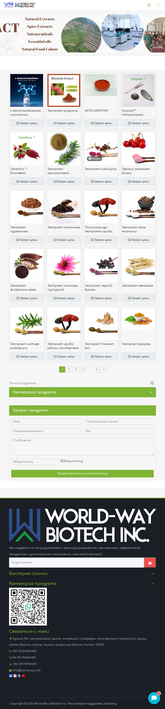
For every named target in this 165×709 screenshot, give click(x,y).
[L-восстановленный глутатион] (26, 90)
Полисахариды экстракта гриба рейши (98, 230)
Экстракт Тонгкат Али (99, 346)
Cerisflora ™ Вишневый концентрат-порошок (20, 171)
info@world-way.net (26, 670)
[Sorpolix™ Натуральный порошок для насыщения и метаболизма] (138, 90)
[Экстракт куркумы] (138, 318)
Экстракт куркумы (136, 344)
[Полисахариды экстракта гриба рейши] (101, 206)
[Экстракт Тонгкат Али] (101, 323)
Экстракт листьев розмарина (24, 346)
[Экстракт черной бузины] (101, 265)
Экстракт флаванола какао (23, 287)
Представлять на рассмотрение (82, 473)
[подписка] (150, 563)
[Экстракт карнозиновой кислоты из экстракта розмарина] (63, 149)
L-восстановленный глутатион (25, 112)
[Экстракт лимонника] (63, 206)
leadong (110, 703)
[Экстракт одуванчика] (26, 206)
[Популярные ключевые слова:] (152, 383)
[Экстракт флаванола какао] (26, 265)
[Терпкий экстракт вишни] (138, 148)
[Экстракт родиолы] (63, 90)
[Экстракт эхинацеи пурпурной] (63, 265)
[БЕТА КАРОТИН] (101, 84)
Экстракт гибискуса (101, 169)
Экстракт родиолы (62, 110)
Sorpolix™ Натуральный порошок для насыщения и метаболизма (132, 113)
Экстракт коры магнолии (134, 229)
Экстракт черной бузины (98, 287)
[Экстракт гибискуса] (101, 148)
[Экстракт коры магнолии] (138, 206)
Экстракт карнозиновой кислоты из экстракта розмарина (58, 171)
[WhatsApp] (28, 607)
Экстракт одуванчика (19, 229)
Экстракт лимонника (63, 227)
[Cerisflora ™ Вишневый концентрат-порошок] (26, 148)
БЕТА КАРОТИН (96, 110)
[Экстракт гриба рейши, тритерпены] (63, 323)
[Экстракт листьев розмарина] (26, 323)
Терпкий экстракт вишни (136, 171)
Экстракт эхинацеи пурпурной (62, 287)
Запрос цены (28, 123)
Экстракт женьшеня (137, 285)
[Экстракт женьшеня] (138, 265)
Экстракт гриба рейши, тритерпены (63, 346)
